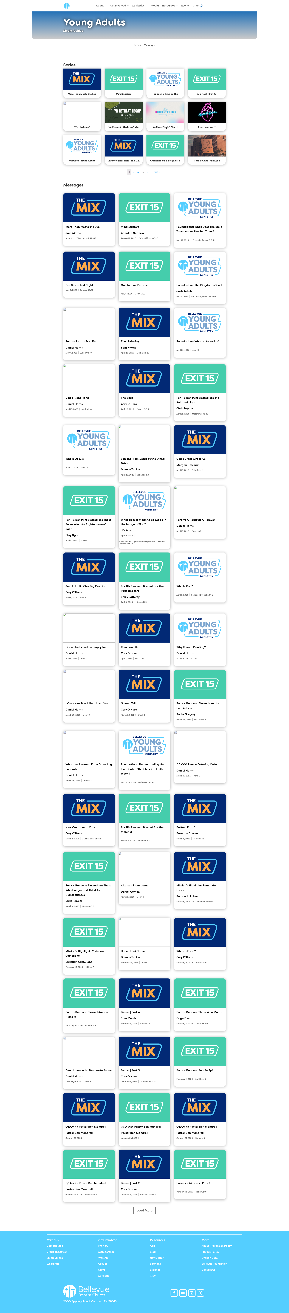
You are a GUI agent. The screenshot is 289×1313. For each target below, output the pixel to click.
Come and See (130, 647)
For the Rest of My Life (80, 341)
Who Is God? (184, 586)
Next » (155, 172)
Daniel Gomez (130, 891)
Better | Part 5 (185, 827)
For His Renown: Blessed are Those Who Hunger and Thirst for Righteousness (88, 890)
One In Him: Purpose (134, 285)
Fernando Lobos (187, 896)
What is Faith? (186, 951)
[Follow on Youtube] (183, 1293)
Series (137, 45)
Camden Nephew (132, 233)
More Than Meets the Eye (82, 226)
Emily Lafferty (130, 596)
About (100, 5)
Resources (168, 5)
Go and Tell (128, 703)
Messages (149, 45)
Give (196, 5)
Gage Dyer (183, 1018)
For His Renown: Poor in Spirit (196, 1070)
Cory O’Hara (129, 403)
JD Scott (127, 530)
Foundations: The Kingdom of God (199, 285)
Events (185, 5)
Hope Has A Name (133, 951)
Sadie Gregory (186, 714)
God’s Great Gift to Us (190, 458)
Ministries (138, 5)
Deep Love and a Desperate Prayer (88, 1070)
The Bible (127, 397)
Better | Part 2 (130, 1183)
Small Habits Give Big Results (85, 586)
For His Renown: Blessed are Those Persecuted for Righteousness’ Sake (88, 524)
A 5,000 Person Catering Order (197, 764)
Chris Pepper (184, 408)
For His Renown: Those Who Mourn (199, 1012)
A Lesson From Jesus (134, 885)
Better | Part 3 (130, 1070)
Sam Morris (73, 233)
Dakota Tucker (130, 469)
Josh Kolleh (184, 291)
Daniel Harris (74, 347)
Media (155, 5)
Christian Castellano (78, 961)
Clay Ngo (71, 535)
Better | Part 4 (130, 1012)
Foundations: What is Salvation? (198, 341)
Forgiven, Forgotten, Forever (195, 519)
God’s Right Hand (77, 397)
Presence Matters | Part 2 (193, 1183)
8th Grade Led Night (79, 285)
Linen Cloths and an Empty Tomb (87, 647)
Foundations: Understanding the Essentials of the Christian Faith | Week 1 (142, 769)
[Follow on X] (200, 1293)
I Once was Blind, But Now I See (86, 703)
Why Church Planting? (191, 647)
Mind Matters (130, 226)
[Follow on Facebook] (174, 1293)
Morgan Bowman (187, 464)
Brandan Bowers (187, 833)
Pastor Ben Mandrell (79, 1132)
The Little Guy (130, 341)
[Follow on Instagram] (192, 1293)
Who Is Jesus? (74, 458)
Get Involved (118, 5)
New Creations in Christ (81, 827)
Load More (144, 1210)
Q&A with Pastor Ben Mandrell (85, 1126)
